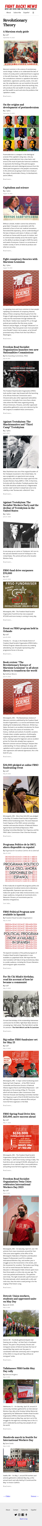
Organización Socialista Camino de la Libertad (22, 850)
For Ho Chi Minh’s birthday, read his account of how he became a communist (18, 979)
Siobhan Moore (11, 674)
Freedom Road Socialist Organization (18, 918)
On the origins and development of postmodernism (21, 106)
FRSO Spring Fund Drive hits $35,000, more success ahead (19, 1115)
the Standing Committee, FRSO (16, 356)
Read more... (7, 96)
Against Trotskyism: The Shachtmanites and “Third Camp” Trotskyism (18, 424)
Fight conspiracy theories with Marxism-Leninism (20, 260)
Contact (15, 1510)
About (8, 12)
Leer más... (7, 903)
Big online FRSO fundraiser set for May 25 (20, 1041)
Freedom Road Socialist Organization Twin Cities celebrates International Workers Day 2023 (17, 1183)
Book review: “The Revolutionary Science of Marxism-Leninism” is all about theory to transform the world (20, 666)
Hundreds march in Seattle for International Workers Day (20, 1439)
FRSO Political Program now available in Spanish (19, 913)
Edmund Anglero (11, 1374)
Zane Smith (9, 1443)
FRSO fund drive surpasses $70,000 (18, 572)
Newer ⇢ (34, 1496)
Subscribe (17, 12)
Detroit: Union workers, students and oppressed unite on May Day (19, 1298)
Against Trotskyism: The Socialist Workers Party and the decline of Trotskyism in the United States (21, 506)
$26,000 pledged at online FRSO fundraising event (20, 766)
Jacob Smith (9, 1305)
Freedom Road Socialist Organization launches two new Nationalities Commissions (20, 349)
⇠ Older (7, 1496)
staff (7, 35)
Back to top (23, 1519)
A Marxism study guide (16, 31)
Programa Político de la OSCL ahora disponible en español (19, 846)
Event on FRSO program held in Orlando (20, 630)
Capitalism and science (16, 187)
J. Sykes (8, 111)
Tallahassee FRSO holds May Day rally (19, 1370)
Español (26, 12)
